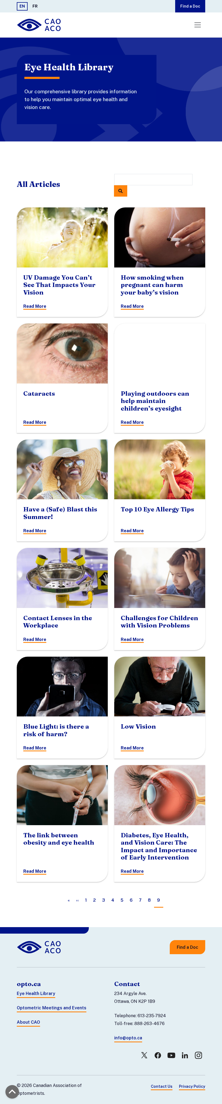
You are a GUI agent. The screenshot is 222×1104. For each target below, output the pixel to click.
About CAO (28, 1022)
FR (35, 6)
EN (22, 6)
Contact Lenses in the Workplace (57, 621)
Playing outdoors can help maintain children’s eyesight (155, 401)
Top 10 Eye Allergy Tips (157, 509)
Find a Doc (190, 6)
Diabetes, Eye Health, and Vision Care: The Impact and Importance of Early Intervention (159, 846)
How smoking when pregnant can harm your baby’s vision (152, 285)
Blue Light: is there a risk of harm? (56, 730)
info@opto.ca (128, 1037)
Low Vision (138, 726)
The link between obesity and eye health (58, 838)
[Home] (39, 25)
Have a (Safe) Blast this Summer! (60, 512)
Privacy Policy (192, 1086)
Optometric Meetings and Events (51, 1007)
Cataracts (39, 393)
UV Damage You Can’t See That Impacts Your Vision (59, 285)
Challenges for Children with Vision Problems (159, 621)
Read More (34, 306)
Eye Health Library (36, 993)
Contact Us (161, 1086)
